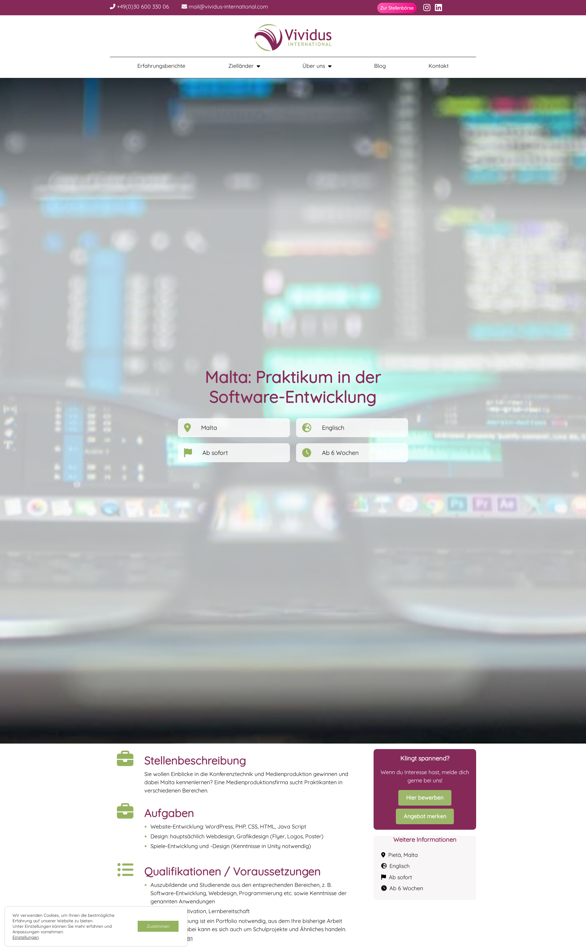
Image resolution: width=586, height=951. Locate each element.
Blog (380, 66)
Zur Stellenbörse (397, 8)
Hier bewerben (424, 797)
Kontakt (439, 66)
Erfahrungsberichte (161, 66)
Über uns (313, 66)
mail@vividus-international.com (227, 6)
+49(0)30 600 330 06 (142, 6)
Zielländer (241, 66)
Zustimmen (158, 926)
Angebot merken (425, 816)
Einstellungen (26, 937)
